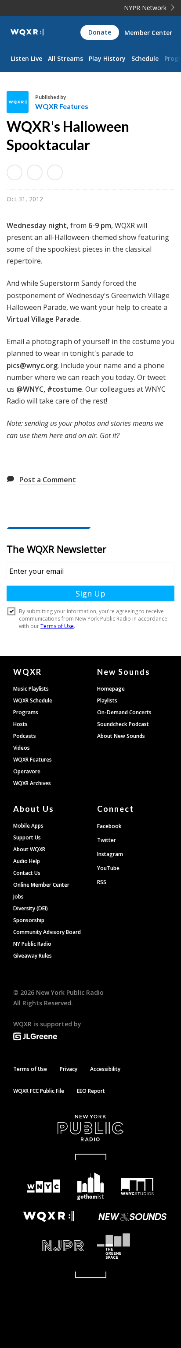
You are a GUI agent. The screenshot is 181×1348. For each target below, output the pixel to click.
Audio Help (26, 861)
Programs (25, 712)
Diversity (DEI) (30, 908)
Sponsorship (28, 920)
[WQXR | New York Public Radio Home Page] (27, 32)
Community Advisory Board (47, 932)
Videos (21, 747)
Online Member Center (41, 884)
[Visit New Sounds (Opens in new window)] (132, 1217)
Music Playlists (31, 688)
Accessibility (105, 1069)
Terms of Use (30, 1069)
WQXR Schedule (32, 700)
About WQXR (29, 849)
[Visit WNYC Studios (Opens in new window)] (137, 1186)
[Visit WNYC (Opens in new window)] (43, 1186)
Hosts (20, 724)
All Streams (65, 58)
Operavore (26, 771)
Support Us (27, 837)
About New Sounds (121, 736)
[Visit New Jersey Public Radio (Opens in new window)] (48, 1245)
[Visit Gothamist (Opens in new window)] (90, 1186)
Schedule (145, 58)
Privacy (68, 1069)
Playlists (107, 700)
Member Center (148, 32)
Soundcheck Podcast (123, 724)
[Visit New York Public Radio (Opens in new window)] (90, 1128)
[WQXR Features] (21, 102)
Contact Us (26, 873)
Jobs (18, 896)
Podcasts (24, 736)
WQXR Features (61, 106)
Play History (107, 58)
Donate (99, 32)
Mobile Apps (28, 825)
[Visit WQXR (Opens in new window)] (48, 1216)
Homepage (111, 688)
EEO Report (91, 1091)
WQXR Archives (32, 783)
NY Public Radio (32, 944)
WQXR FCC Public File (38, 1091)
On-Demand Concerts (124, 712)
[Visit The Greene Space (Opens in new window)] (132, 1246)
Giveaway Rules (32, 955)
